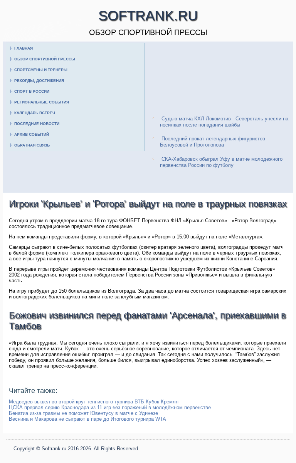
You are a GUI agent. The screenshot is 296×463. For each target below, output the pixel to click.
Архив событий (31, 134)
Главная (23, 48)
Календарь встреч (34, 113)
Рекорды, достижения (39, 80)
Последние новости (36, 124)
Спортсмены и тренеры (40, 70)
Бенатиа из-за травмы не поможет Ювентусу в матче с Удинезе (83, 413)
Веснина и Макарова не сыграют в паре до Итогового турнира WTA (87, 419)
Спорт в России (31, 91)
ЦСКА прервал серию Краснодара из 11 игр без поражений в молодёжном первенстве (110, 407)
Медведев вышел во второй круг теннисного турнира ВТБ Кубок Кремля (93, 402)
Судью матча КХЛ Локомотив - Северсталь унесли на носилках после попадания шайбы (224, 122)
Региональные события (41, 102)
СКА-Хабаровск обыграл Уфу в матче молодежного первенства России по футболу (221, 162)
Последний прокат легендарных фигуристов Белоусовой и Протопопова (212, 142)
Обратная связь (32, 145)
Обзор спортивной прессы (44, 59)
